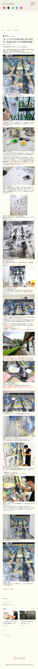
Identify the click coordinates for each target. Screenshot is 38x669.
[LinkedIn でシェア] (8, 601)
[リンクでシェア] (10, 601)
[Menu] (32, 3)
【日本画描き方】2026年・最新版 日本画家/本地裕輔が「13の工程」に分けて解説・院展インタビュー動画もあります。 (10, 622)
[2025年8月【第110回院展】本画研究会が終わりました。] (28, 615)
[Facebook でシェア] (3, 601)
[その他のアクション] (34, 35)
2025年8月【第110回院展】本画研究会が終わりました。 (27, 622)
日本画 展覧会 (15, 30)
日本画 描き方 (9, 30)
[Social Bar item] (4, 8)
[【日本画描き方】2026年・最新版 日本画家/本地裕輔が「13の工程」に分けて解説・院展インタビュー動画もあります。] (10, 615)
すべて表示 (33, 608)
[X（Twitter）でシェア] (5, 601)
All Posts (3, 30)
